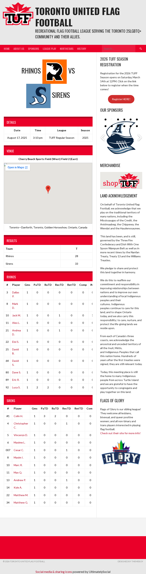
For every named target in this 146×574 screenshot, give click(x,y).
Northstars (66, 49)
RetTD (71, 284)
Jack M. (16, 315)
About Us (18, 49)
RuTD (48, 284)
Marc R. (18, 465)
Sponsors (33, 49)
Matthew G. (21, 502)
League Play (49, 49)
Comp (83, 284)
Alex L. (16, 322)
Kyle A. (18, 487)
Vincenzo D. (21, 435)
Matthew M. (21, 495)
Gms (27, 284)
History (81, 49)
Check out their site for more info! (120, 433)
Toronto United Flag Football (77, 16)
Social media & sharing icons (54, 571)
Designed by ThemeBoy (130, 561)
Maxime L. (19, 442)
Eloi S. (15, 341)
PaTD (37, 284)
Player (16, 284)
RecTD (59, 284)
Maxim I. (18, 457)
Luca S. (16, 387)
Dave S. (16, 372)
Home (7, 49)
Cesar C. (19, 450)
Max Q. (18, 472)
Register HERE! (121, 99)
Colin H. (18, 416)
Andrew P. (20, 480)
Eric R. (15, 379)
